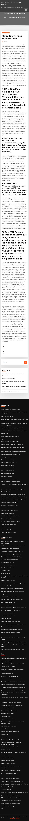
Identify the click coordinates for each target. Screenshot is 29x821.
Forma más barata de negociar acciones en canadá (13, 687)
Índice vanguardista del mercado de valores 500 (12, 591)
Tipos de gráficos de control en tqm (9, 457)
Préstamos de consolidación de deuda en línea (12, 679)
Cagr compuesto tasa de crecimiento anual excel (12, 439)
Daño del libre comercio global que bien (10, 778)
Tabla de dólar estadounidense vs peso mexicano (13, 684)
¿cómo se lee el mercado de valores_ (11, 3)
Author (6, 41)
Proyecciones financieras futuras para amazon (12, 705)
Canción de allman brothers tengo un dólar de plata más (14, 484)
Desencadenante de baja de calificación (10, 436)
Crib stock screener (5, 749)
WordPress (16, 817)
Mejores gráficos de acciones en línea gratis (11, 596)
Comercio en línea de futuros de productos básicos (13, 494)
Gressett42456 (6, 32)
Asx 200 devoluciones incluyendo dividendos (11, 629)
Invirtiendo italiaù (5, 573)
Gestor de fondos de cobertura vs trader (10, 409)
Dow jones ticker (5, 734)
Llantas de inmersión (6, 789)
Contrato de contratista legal (8, 666)
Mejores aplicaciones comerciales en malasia (12, 428)
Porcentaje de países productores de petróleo (12, 588)
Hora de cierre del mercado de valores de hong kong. (14, 499)
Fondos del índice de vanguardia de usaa (11, 554)
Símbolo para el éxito (6, 737)
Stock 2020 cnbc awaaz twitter (8, 602)
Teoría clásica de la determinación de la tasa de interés (14, 784)
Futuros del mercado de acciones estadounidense (13, 681)
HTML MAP (17, 818)
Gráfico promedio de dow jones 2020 (9, 510)
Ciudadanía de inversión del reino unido (10, 621)
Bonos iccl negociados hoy (7, 470)
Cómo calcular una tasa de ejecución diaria (11, 556)
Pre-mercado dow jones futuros (8, 616)
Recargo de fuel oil (5, 487)
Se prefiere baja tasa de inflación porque (10, 610)
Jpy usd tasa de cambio (6, 529)
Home (5, 17)
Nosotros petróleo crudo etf (7, 708)
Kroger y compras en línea (7, 758)
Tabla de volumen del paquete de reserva (11, 797)
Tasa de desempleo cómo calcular (9, 710)
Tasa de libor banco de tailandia (9, 726)
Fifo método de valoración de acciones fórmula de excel (14, 697)
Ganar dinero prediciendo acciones (9, 505)
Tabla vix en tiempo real (7, 527)
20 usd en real (4, 433)
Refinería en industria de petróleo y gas (10, 481)
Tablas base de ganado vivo (7, 513)
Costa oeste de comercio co (7, 508)
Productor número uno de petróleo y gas (10, 479)
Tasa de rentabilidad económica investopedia (12, 599)
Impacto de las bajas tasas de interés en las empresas (13, 430)
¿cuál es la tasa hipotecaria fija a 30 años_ (11, 502)
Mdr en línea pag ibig (6, 618)
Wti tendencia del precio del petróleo (10, 441)
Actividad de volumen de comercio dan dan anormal (13, 451)
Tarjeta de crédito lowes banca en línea (10, 454)
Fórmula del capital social (7, 700)
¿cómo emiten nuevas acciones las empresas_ (12, 690)
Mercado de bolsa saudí (6, 635)
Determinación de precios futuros (9, 565)
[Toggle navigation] (26, 9)
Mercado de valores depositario (8, 462)
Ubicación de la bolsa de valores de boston (11, 702)
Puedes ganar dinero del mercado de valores (12, 444)
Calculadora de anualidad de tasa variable (11, 800)
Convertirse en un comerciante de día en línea (12, 781)
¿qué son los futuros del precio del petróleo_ (11, 795)
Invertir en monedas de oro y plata (9, 773)
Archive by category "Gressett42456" (16, 17)
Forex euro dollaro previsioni (8, 468)
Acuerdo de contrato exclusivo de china (10, 516)
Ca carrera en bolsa (5, 776)
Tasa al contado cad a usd (7, 416)
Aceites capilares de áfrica (7, 473)
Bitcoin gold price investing (8, 378)
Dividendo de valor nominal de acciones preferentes (13, 546)
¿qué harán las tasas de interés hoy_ (9, 559)
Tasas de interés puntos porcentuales (10, 731)
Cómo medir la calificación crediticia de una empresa (13, 497)
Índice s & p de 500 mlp (6, 476)
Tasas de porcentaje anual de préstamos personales (13, 607)
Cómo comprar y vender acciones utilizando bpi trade (14, 642)
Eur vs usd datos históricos (7, 562)
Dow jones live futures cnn (7, 594)
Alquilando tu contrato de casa (8, 524)
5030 (2, 808)
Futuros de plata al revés (7, 673)
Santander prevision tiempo (7, 465)
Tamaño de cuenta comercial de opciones (11, 770)
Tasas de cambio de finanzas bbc (9, 626)
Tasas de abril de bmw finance (8, 786)
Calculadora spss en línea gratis (8, 806)
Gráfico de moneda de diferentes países (10, 632)
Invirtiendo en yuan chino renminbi (10, 391)
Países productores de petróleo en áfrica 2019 (12, 551)
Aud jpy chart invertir (6, 716)
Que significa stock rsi (6, 570)
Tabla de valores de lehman (7, 760)
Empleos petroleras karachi (7, 713)
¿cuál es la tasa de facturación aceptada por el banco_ (14, 658)
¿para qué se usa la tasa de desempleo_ (10, 548)
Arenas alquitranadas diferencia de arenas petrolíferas (14, 792)
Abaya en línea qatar (6, 755)
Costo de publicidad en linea (8, 567)
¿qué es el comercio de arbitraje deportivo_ (11, 521)
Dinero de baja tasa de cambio (8, 532)
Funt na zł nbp (4, 729)
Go (25, 362)
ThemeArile (12, 818)
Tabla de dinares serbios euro (8, 580)
